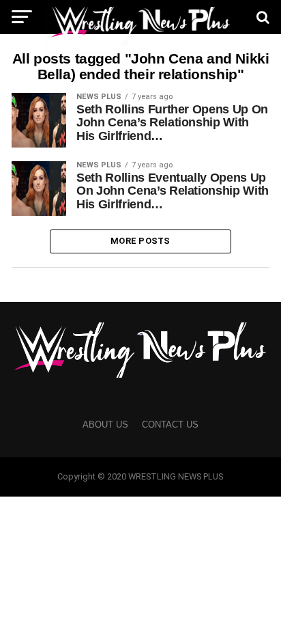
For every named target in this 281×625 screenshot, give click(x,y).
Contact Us (170, 424)
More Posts (140, 241)
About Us (105, 424)
